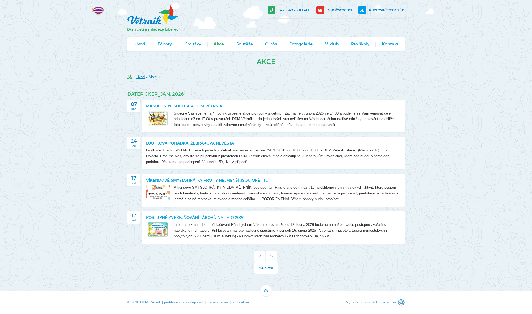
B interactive (386, 302)
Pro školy (360, 44)
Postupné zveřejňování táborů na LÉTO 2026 (195, 217)
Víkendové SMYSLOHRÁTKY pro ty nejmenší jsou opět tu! (207, 180)
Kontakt (390, 44)
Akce (219, 44)
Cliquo (366, 302)
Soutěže (244, 44)
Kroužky (192, 44)
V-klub (332, 44)
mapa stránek (218, 302)
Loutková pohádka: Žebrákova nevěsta (190, 143)
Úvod (140, 44)
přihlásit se (240, 302)
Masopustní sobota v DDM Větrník (184, 105)
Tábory (165, 44)
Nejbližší (266, 268)
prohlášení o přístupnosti (184, 302)
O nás (271, 44)
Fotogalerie (301, 44)
